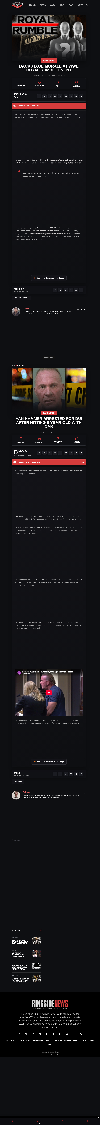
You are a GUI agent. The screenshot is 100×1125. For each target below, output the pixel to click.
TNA (62, 5)
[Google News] (50, 96)
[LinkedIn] (55, 96)
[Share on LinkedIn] (66, 290)
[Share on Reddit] (76, 290)
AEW (52, 5)
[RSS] (80, 1034)
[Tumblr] (53, 1034)
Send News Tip (11, 1040)
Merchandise (37, 1040)
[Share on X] (60, 290)
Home (32, 5)
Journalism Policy (72, 1040)
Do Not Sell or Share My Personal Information (50, 1055)
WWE (43, 5)
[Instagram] (71, 96)
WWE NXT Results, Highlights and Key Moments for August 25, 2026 (20, 967)
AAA (71, 5)
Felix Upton (36, 432)
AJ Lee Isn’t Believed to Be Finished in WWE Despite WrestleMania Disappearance (18, 954)
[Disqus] (49, 873)
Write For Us (24, 1040)
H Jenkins (36, 75)
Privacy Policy (88, 1040)
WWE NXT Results (17, 963)
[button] (87, 5)
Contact (58, 1040)
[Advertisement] (48, 255)
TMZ (17, 516)
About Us (49, 1040)
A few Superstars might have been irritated (46, 234)
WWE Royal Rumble (21, 298)
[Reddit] (81, 96)
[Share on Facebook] (55, 290)
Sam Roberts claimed (44, 231)
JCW (80, 5)
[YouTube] (66, 96)
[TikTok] (74, 1034)
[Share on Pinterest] (71, 290)
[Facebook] (39, 96)
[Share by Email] (81, 290)
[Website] (78, 310)
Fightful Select (70, 163)
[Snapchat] (76, 96)
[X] (44, 96)
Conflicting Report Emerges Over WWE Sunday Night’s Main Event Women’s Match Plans (20, 980)
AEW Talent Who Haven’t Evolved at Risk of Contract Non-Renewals (20, 942)
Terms (50, 1044)
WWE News (20, 13)
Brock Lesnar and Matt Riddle (49, 228)
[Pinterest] (60, 96)
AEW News (15, 937)
